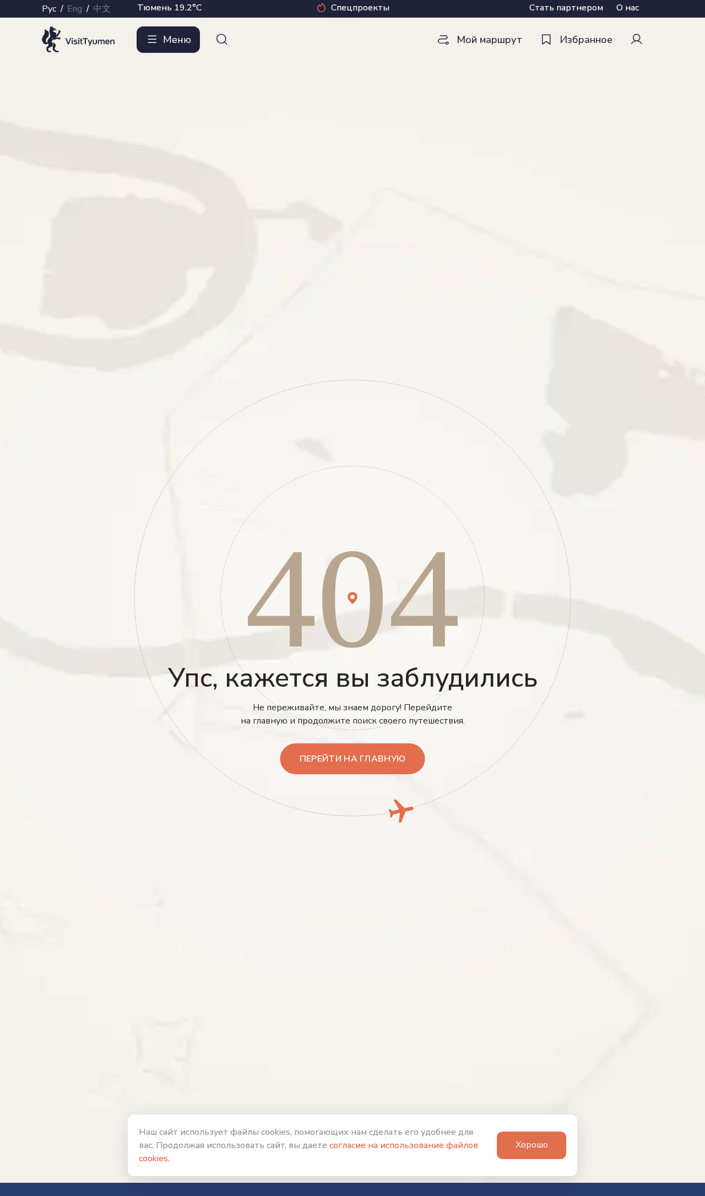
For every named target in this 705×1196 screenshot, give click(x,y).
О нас (627, 7)
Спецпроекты (360, 7)
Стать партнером (566, 7)
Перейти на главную (353, 759)
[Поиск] (222, 39)
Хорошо (532, 1145)
